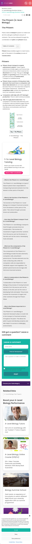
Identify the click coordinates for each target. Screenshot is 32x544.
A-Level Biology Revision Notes (12, 10)
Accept (16, 530)
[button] (29, 516)
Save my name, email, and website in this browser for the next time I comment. (14, 369)
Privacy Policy (19, 542)
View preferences (16, 538)
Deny (16, 534)
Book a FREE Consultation (14, 173)
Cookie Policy (12, 542)
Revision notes (7, 8)
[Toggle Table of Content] (16, 46)
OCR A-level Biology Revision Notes (13, 12)
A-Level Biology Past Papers (12, 394)
